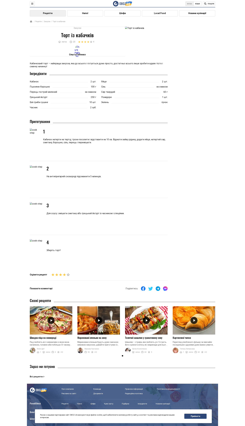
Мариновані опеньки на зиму (92, 337)
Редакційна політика (134, 393)
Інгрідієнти (142, 404)
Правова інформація (134, 389)
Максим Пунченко (92, 349)
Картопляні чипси (182, 337)
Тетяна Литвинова (187, 349)
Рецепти (47, 13)
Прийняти (195, 416)
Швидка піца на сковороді (43, 337)
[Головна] (31, 22)
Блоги (33, 412)
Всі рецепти (36, 376)
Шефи (122, 13)
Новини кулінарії (197, 13)
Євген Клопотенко (139, 349)
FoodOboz (35, 403)
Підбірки (125, 404)
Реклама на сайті (69, 393)
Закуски (47, 22)
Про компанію (68, 389)
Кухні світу (108, 404)
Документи (98, 393)
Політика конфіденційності (168, 389)
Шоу (32, 419)
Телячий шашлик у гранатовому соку (143, 337)
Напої (85, 13)
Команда (97, 389)
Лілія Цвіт (41, 349)
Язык (197, 4)
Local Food (160, 13)
